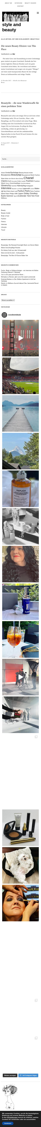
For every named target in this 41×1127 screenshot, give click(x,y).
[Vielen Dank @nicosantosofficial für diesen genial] (20, 338)
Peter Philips (9, 193)
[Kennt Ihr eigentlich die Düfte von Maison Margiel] (20, 488)
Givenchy (6, 185)
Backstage (14, 172)
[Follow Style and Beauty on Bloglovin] (10, 1109)
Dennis (3, 283)
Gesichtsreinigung (25, 183)
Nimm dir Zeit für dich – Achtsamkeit (12, 253)
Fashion (30, 181)
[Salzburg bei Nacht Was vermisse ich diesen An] (20, 1053)
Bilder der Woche (10, 178)
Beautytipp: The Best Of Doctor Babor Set (14, 255)
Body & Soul (5, 216)
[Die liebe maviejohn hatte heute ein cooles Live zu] (20, 827)
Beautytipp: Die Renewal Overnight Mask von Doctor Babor (20, 245)
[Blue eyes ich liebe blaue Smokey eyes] (20, 903)
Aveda (7, 172)
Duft (9, 181)
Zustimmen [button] (7, 1123)
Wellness (4, 198)
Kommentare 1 (15, 143)
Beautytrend (26, 175)
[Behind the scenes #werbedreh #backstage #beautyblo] (20, 714)
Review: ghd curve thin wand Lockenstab (22, 277)
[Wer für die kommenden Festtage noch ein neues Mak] (20, 978)
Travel (3, 230)
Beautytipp (16, 175)
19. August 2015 (5, 143)
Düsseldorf (14, 181)
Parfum (21, 191)
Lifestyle (3, 227)
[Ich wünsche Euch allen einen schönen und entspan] (20, 376)
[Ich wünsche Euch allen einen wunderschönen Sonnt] (20, 639)
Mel (14, 54)
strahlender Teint (24, 196)
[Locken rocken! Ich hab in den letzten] (20, 564)
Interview (18, 3)
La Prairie (19, 188)
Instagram (29, 186)
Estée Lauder (22, 181)
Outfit (15, 191)
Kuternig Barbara (6, 279)
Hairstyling (21, 186)
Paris (27, 191)
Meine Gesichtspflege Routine (10, 247)
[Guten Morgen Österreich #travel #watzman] (20, 451)
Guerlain (14, 186)
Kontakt (20, 6)
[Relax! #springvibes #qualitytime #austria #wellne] (20, 413)
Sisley (26, 193)
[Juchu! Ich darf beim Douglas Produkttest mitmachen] (20, 601)
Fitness (7, 183)
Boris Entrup (19, 178)
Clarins (4, 181)
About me (8, 3)
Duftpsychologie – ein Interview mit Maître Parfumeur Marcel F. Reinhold (19, 271)
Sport (15, 196)
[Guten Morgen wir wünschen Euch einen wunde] (20, 790)
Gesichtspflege (15, 183)
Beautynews (6, 175)
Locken (32, 188)
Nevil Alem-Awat (8, 191)
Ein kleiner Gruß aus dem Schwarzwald (13, 250)
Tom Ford (35, 196)
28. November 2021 (6, 80)
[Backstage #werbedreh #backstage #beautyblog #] (20, 677)
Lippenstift (26, 188)
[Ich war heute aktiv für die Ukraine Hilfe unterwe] (20, 752)
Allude (3, 172)
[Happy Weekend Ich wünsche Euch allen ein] (20, 865)
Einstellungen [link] (12, 1117)
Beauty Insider (30, 3)
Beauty (3, 82)
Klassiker (14, 188)
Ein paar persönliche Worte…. (15, 274)
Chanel (29, 178)
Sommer (9, 196)
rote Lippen (19, 193)
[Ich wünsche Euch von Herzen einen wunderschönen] (20, 940)
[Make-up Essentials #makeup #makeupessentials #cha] (20, 526)
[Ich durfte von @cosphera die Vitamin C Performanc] (20, 1016)
